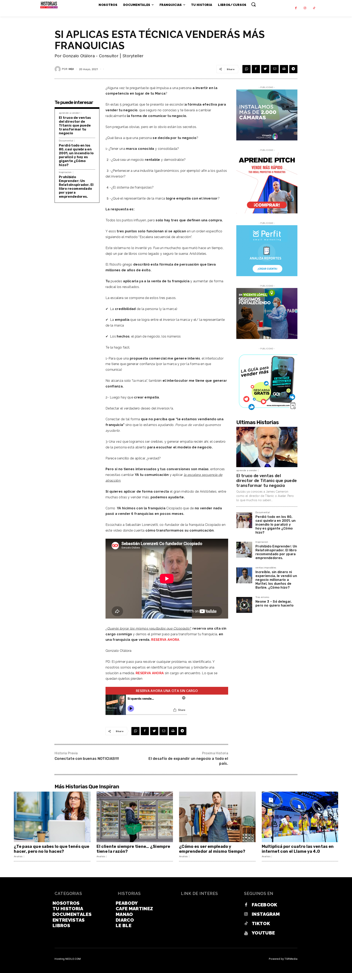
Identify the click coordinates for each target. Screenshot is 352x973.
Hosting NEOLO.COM (68, 959)
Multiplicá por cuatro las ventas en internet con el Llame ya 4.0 (298, 849)
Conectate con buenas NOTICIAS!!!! (87, 758)
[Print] (284, 69)
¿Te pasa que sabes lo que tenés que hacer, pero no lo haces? (51, 849)
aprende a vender (69, 113)
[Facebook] (295, 8)
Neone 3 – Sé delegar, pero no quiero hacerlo (274, 603)
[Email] (275, 69)
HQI (71, 69)
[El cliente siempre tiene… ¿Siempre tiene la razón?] (135, 817)
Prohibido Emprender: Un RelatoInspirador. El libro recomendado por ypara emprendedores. (76, 187)
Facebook (264, 904)
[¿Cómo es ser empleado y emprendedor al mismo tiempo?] (217, 817)
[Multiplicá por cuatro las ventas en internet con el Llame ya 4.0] (300, 817)
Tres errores (262, 597)
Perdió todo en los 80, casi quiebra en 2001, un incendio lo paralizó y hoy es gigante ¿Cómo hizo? (76, 155)
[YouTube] (246, 933)
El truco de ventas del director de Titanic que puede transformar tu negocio (75, 125)
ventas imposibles (265, 568)
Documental (66, 141)
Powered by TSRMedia (283, 959)
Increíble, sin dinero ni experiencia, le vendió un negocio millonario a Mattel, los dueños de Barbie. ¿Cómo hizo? (276, 580)
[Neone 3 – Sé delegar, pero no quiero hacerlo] (244, 605)
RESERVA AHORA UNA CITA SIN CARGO (167, 690)
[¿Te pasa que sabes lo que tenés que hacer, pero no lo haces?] (52, 817)
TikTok (261, 923)
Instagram (266, 914)
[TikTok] (314, 8)
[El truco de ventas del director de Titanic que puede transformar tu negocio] (266, 447)
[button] (253, 4)
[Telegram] (293, 69)
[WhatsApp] (246, 69)
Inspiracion (65, 172)
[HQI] (58, 69)
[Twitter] (265, 69)
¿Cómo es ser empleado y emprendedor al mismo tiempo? (212, 849)
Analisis (18, 856)
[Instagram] (305, 8)
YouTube (263, 932)
